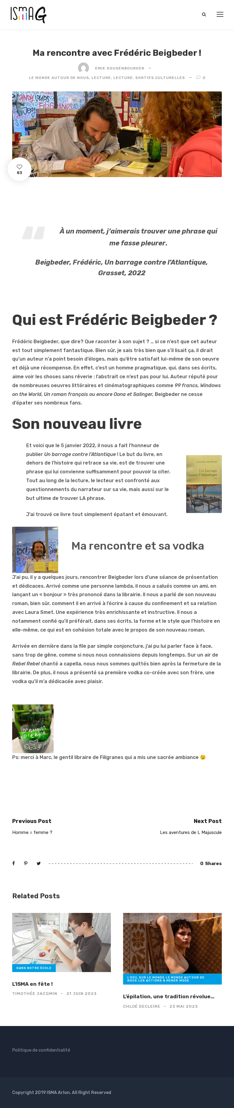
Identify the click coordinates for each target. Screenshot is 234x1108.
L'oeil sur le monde (146, 977)
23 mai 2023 (183, 1006)
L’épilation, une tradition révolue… (168, 996)
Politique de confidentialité (41, 1050)
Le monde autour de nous (59, 78)
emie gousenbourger (119, 68)
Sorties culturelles (160, 78)
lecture (101, 78)
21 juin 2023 (81, 993)
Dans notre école (33, 968)
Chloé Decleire (141, 1006)
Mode (184, 980)
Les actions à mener (158, 980)
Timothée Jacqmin (34, 993)
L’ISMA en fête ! (32, 984)
